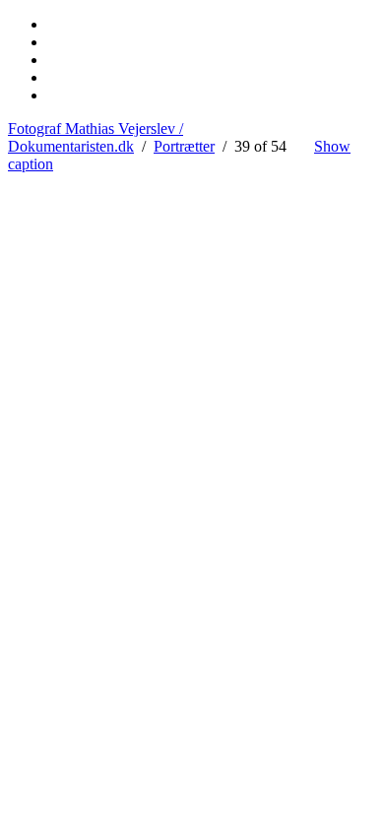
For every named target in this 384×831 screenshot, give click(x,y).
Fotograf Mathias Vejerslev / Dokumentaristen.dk (95, 137)
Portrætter (184, 146)
